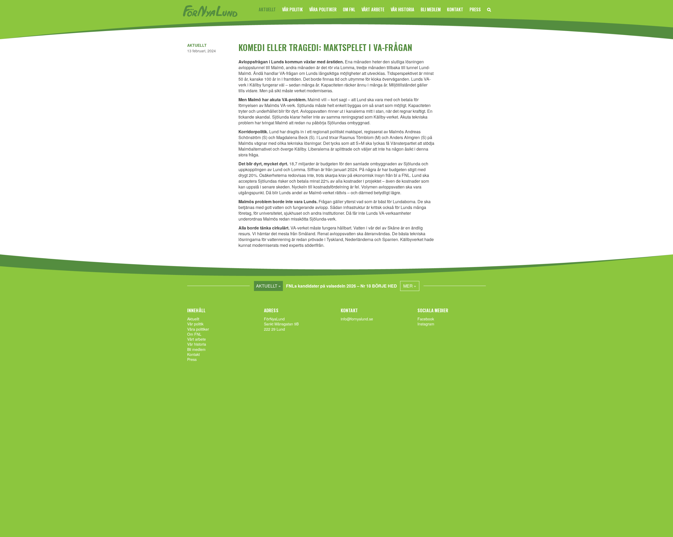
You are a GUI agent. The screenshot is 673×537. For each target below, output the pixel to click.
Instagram (425, 323)
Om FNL (349, 9)
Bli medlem (431, 9)
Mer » (409, 286)
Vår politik (292, 9)
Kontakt (455, 9)
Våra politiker (322, 9)
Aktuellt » (268, 286)
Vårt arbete (372, 9)
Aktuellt (267, 9)
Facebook (425, 318)
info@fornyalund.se (357, 318)
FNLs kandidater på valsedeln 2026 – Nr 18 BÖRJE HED (341, 286)
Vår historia (402, 9)
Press (475, 9)
